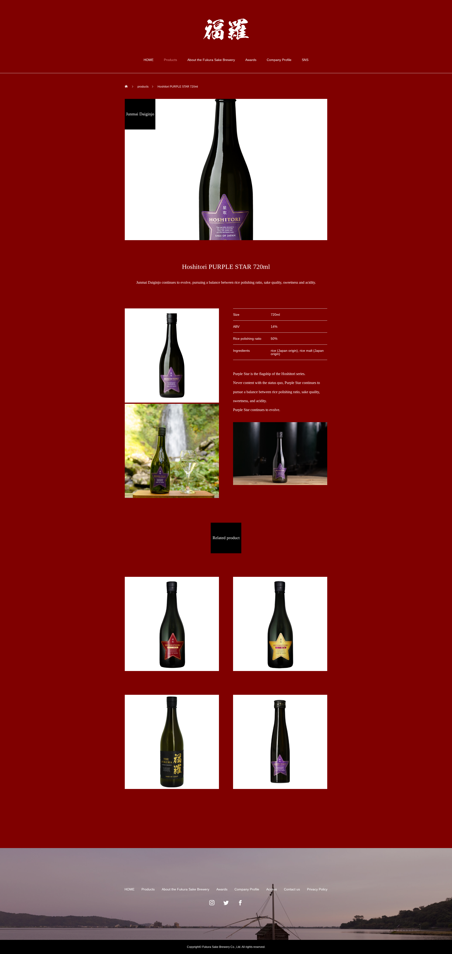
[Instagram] (212, 905)
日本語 (417, 18)
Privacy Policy (317, 889)
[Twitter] (226, 905)
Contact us (292, 889)
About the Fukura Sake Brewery (211, 60)
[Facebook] (240, 905)
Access (271, 889)
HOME (148, 60)
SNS (305, 60)
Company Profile (279, 60)
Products (170, 60)
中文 (430, 18)
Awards (250, 60)
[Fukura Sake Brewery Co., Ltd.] (226, 29)
